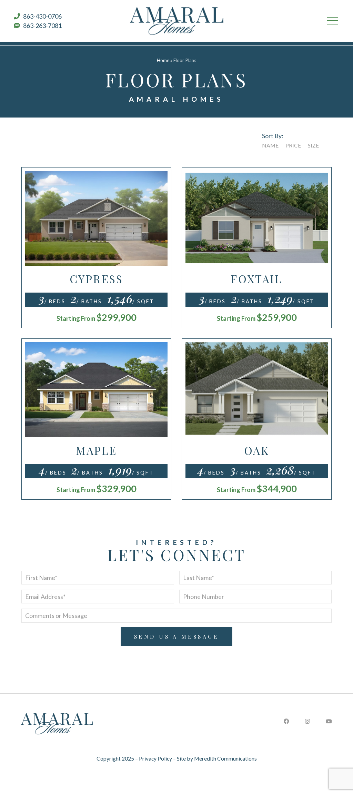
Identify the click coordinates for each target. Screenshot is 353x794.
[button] (332, 21)
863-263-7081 (41, 25)
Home (163, 60)
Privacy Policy (155, 758)
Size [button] (313, 145)
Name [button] (270, 145)
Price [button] (293, 145)
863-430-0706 (41, 16)
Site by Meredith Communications (217, 758)
